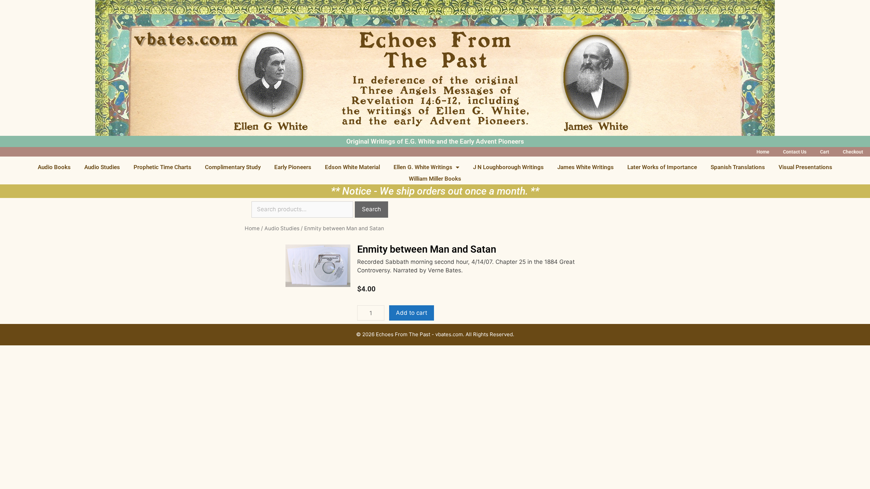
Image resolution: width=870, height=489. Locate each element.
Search (371, 209)
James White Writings (585, 167)
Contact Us (794, 152)
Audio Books (54, 167)
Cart (824, 152)
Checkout (853, 152)
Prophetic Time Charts (162, 167)
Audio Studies (102, 167)
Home (762, 152)
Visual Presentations (805, 167)
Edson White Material (352, 167)
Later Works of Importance (662, 167)
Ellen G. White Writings (423, 167)
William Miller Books (435, 178)
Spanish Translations (738, 167)
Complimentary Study (233, 167)
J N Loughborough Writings (508, 167)
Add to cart (411, 312)
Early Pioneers (292, 167)
